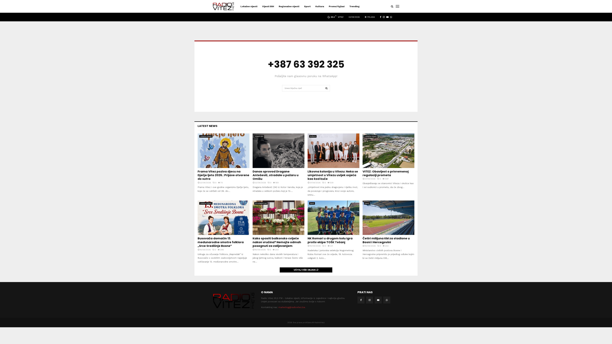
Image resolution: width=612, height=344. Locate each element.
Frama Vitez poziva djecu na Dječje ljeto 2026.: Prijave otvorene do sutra (223, 175)
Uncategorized (261, 203)
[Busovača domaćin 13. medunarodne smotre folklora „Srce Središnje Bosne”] (223, 218)
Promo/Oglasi (337, 6)
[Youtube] (378, 300)
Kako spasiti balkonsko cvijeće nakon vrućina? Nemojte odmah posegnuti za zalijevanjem (277, 242)
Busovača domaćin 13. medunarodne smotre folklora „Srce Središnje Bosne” (221, 242)
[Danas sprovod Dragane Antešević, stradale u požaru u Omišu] (278, 150)
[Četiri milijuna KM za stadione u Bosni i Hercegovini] (388, 218)
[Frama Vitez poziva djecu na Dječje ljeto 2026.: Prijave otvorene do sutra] (223, 150)
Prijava (371, 17)
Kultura (319, 6)
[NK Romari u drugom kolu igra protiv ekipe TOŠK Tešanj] (333, 218)
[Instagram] (369, 300)
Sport (307, 6)
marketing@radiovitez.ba (291, 307)
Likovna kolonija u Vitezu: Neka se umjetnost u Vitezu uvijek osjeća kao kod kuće (333, 175)
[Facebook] (360, 300)
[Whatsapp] (386, 300)
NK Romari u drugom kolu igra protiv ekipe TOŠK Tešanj (330, 240)
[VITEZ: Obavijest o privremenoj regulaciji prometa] (388, 150)
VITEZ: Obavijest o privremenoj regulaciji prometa (386, 173)
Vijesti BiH (268, 6)
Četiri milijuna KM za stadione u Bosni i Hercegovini (386, 240)
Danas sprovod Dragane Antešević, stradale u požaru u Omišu (276, 175)
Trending (354, 6)
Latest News (207, 126)
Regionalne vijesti (289, 6)
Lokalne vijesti (248, 6)
